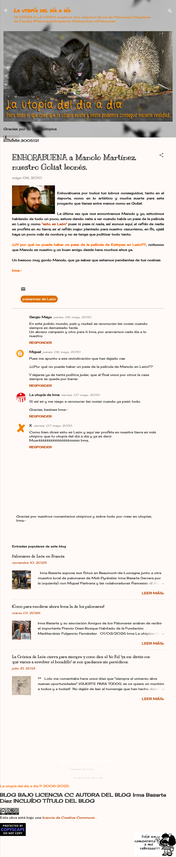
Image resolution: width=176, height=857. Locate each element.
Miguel (35, 352)
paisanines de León (39, 299)
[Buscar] (170, 11)
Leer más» (153, 593)
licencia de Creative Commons (69, 818)
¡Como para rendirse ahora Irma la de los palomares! (58, 606)
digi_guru (101, 769)
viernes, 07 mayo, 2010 (80, 395)
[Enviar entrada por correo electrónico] (23, 290)
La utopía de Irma (44, 395)
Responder (40, 342)
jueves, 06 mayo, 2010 (72, 317)
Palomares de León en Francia (38, 556)
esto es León (54, 224)
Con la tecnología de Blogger (90, 761)
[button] (161, 156)
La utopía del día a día (42, 10)
